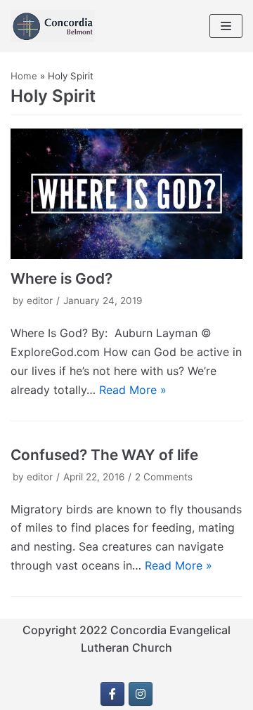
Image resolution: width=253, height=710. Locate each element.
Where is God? (61, 278)
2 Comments (164, 476)
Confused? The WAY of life (104, 455)
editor (40, 300)
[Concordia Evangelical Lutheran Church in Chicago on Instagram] (141, 694)
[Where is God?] (126, 194)
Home (24, 75)
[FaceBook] (112, 694)
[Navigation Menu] (225, 26)
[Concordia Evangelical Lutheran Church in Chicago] (53, 26)
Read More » (133, 390)
